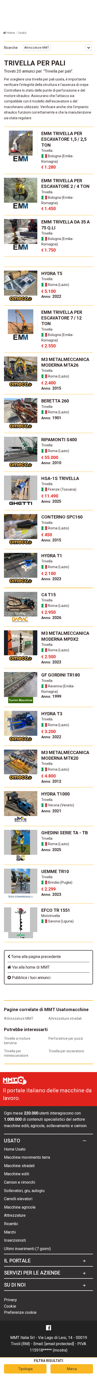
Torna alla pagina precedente (35, 956)
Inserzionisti (15, 1240)
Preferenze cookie (20, 1312)
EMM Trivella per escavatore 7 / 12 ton (61, 318)
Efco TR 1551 (55, 910)
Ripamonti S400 (59, 439)
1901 (51, 418)
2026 (51, 617)
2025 (51, 501)
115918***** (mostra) (48, 1350)
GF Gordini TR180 (60, 675)
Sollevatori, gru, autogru (24, 1190)
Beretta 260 (55, 400)
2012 (51, 781)
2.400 (48, 382)
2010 (51, 462)
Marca (72, 1369)
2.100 (48, 573)
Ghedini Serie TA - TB (64, 832)
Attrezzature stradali (65, 1018)
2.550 (48, 345)
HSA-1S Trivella (60, 478)
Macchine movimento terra (27, 1157)
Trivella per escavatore (66, 1051)
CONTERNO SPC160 (62, 516)
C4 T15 (48, 594)
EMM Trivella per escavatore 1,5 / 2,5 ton (64, 139)
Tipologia (25, 1369)
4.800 (48, 775)
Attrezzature (15, 1215)
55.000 (49, 457)
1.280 (48, 167)
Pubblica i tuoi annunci (30, 977)
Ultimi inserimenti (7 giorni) (27, 1248)
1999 (51, 696)
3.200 (48, 731)
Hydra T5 (51, 273)
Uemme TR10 (55, 871)
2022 (51, 296)
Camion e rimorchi (19, 1182)
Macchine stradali (19, 1165)
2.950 (48, 612)
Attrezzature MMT (36, 47)
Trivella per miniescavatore (16, 1053)
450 (46, 534)
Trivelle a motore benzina (17, 1041)
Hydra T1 (51, 555)
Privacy (10, 1299)
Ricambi (11, 1223)
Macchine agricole (20, 1207)
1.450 (48, 208)
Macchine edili (16, 1174)
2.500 (48, 656)
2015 (51, 388)
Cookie (10, 1306)
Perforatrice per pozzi (65, 1038)
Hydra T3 (51, 713)
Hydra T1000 (55, 794)
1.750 (48, 250)
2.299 (48, 889)
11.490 (49, 496)
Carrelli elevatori (18, 1199)
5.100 (48, 291)
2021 (51, 811)
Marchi (10, 1232)
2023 (51, 579)
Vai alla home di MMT (30, 967)
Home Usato (15, 1149)
